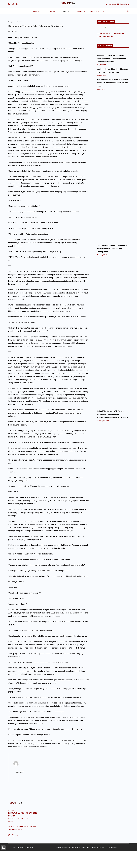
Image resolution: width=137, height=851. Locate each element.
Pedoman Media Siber (62, 847)
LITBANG (51, 11)
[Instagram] (9, 4)
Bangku (11, 22)
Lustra (19, 22)
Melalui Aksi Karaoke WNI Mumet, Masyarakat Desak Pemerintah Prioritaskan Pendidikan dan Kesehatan (112, 414)
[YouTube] (17, 4)
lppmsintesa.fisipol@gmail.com (119, 4)
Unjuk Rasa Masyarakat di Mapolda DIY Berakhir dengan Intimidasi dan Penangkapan (112, 248)
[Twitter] (13, 4)
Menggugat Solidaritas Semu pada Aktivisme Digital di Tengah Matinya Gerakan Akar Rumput (111, 58)
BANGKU (66, 11)
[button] (3, 847)
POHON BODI (96, 11)
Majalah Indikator (106, 22)
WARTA (36, 11)
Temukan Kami (112, 847)
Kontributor (86, 847)
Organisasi (76, 847)
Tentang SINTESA (98, 847)
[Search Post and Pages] (128, 11)
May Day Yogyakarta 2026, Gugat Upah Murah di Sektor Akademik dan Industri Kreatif (112, 83)
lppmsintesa (29, 847)
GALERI (80, 11)
